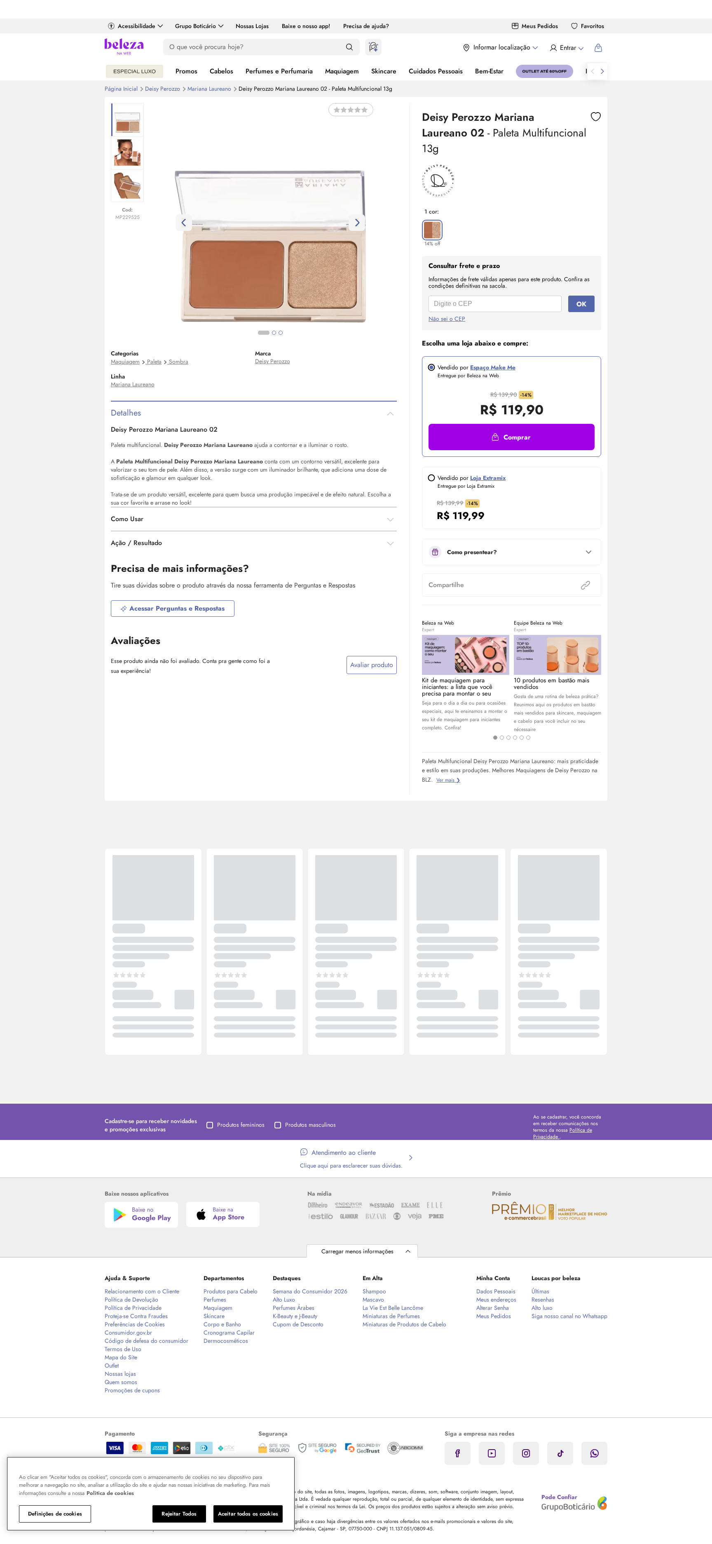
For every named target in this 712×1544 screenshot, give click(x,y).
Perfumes (215, 1299)
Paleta (154, 361)
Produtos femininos (241, 1125)
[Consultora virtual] (373, 47)
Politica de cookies (110, 1493)
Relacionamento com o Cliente (142, 1291)
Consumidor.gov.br (128, 1332)
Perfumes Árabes (293, 1308)
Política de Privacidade (133, 1308)
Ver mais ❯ (448, 780)
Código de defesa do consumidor (146, 1341)
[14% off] (432, 230)
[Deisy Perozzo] (438, 194)
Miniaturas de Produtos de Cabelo (404, 1324)
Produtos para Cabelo (231, 1291)
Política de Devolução (131, 1299)
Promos (186, 71)
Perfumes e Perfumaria (279, 71)
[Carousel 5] (522, 738)
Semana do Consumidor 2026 (310, 1291)
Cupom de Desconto (298, 1324)
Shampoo (374, 1291)
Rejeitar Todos (179, 1514)
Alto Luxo (284, 1299)
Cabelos (221, 71)
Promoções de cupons (132, 1390)
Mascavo (373, 1299)
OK (581, 304)
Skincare (383, 71)
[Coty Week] (134, 71)
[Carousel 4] (515, 738)
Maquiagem (342, 71)
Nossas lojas (120, 1374)
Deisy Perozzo (163, 89)
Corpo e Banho (222, 1324)
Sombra (178, 361)
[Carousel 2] (502, 738)
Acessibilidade (136, 26)
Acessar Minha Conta (566, 48)
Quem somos (121, 1382)
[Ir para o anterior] (592, 71)
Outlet (112, 1365)
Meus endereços (496, 1299)
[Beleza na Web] (124, 47)
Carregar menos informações (357, 1251)
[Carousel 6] (528, 738)
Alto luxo (542, 1308)
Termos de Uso (123, 1349)
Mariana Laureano (210, 89)
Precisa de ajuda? (366, 26)
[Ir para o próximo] (602, 71)
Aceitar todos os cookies (248, 1514)
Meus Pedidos (540, 26)
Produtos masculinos (310, 1125)
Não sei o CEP (447, 319)
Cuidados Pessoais (436, 71)
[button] (512, 437)
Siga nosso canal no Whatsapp (569, 1316)
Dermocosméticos (226, 1341)
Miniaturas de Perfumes (391, 1316)
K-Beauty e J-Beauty (295, 1316)
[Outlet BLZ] (544, 71)
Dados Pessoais (495, 1291)
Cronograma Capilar (229, 1332)
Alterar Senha (492, 1308)
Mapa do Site (121, 1357)
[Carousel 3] (508, 738)
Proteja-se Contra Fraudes (136, 1316)
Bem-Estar (489, 71)
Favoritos (592, 26)
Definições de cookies (55, 1514)
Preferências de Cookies (135, 1324)
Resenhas (543, 1299)
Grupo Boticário (195, 26)
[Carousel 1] (495, 738)
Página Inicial (122, 89)
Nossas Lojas (252, 26)
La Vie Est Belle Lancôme (393, 1308)
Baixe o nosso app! (306, 26)
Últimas (540, 1291)
